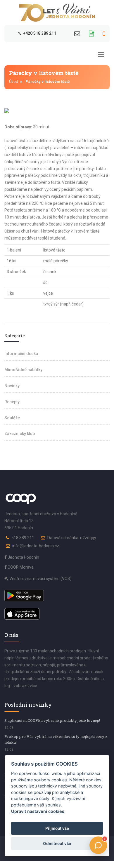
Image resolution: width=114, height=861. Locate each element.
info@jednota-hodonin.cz (35, 546)
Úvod (13, 81)
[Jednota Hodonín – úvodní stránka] (57, 12)
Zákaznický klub (19, 433)
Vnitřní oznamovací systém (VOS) (40, 578)
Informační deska (21, 353)
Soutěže (12, 417)
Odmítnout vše (57, 843)
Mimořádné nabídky (23, 369)
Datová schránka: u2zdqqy (71, 537)
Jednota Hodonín (23, 557)
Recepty (12, 401)
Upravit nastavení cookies (37, 811)
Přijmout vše (57, 828)
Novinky (12, 385)
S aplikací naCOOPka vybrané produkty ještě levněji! (52, 720)
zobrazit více (25, 685)
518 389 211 (22, 537)
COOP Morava (20, 567)
